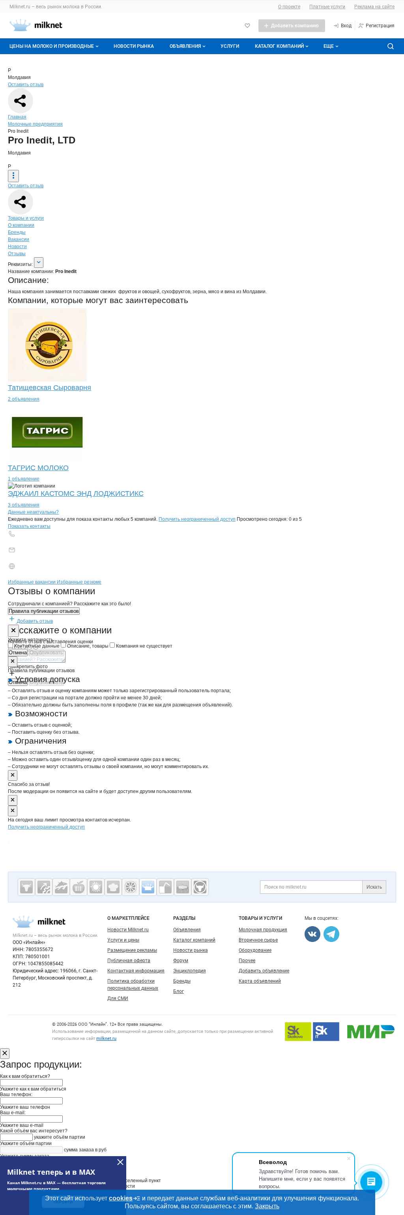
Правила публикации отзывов (44, 611)
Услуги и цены (123, 940)
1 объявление (23, 479)
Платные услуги (327, 6)
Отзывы (17, 253)
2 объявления (23, 399)
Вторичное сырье (258, 940)
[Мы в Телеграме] (331, 934)
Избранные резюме (79, 582)
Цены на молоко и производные (51, 46)
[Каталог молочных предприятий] (148, 887)
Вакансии (18, 239)
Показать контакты (29, 526)
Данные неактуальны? (33, 512)
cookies (121, 1198)
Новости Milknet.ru (128, 929)
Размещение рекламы (132, 950)
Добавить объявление (264, 971)
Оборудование (255, 950)
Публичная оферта (128, 960)
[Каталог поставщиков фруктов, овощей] (130, 887)
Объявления (185, 46)
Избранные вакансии (32, 582)
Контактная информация (136, 971)
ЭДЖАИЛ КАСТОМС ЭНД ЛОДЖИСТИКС (76, 493)
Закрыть (267, 1206)
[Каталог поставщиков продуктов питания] (78, 887)
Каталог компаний (279, 46)
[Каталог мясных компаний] (26, 887)
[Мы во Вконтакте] (312, 934)
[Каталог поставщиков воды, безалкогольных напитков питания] (165, 887)
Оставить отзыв (25, 84)
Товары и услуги (26, 218)
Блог (178, 991)
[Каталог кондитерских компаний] (113, 887)
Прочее (247, 960)
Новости (17, 246)
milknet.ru (106, 1038)
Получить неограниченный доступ (197, 519)
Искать (374, 887)
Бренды (17, 232)
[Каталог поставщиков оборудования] (43, 887)
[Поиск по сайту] (390, 46)
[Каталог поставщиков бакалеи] (182, 887)
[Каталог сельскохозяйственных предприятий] (96, 887)
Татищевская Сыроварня (49, 388)
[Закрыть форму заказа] (4, 1053)
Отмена (18, 653)
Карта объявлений (260, 981)
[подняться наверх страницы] (8, 843)
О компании (21, 225)
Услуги (230, 46)
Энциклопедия (189, 971)
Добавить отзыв (34, 621)
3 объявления (23, 505)
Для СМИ (117, 998)
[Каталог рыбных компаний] (61, 887)
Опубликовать (46, 653)
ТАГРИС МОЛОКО (38, 468)
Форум (180, 960)
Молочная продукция (263, 929)
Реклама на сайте (374, 6)
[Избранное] (247, 26)
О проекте (289, 6)
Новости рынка (134, 46)
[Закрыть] (13, 631)
